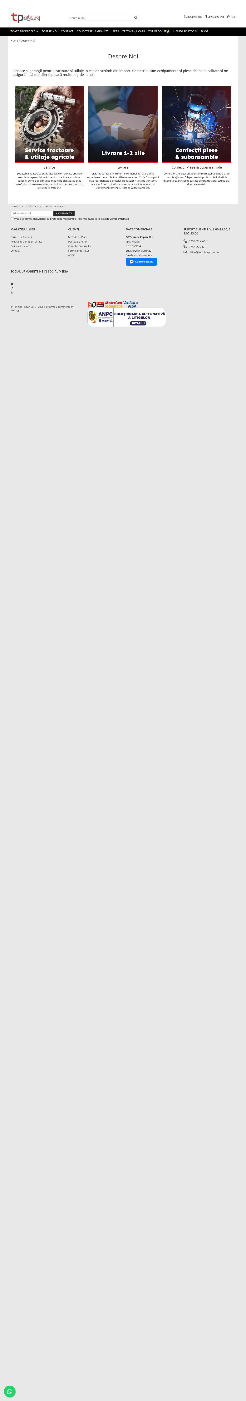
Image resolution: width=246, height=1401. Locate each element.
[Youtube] (12, 283)
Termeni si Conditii (21, 237)
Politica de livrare (20, 246)
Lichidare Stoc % (185, 31)
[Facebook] (12, 279)
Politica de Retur (77, 241)
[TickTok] (12, 288)
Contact (67, 31)
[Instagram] (12, 292)
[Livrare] (123, 124)
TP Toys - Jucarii (133, 31)
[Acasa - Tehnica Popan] (30, 18)
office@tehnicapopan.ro (204, 252)
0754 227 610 (197, 247)
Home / (15, 40)
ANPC (71, 255)
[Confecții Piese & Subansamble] (197, 124)
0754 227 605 (197, 241)
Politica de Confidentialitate (113, 218)
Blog (204, 31)
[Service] (49, 124)
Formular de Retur (78, 250)
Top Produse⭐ (159, 31)
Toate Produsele (23, 31)
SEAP (116, 31)
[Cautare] (135, 18)
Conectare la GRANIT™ (93, 31)
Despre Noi (49, 31)
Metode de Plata (77, 237)
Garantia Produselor (79, 246)
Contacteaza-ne (144, 261)
